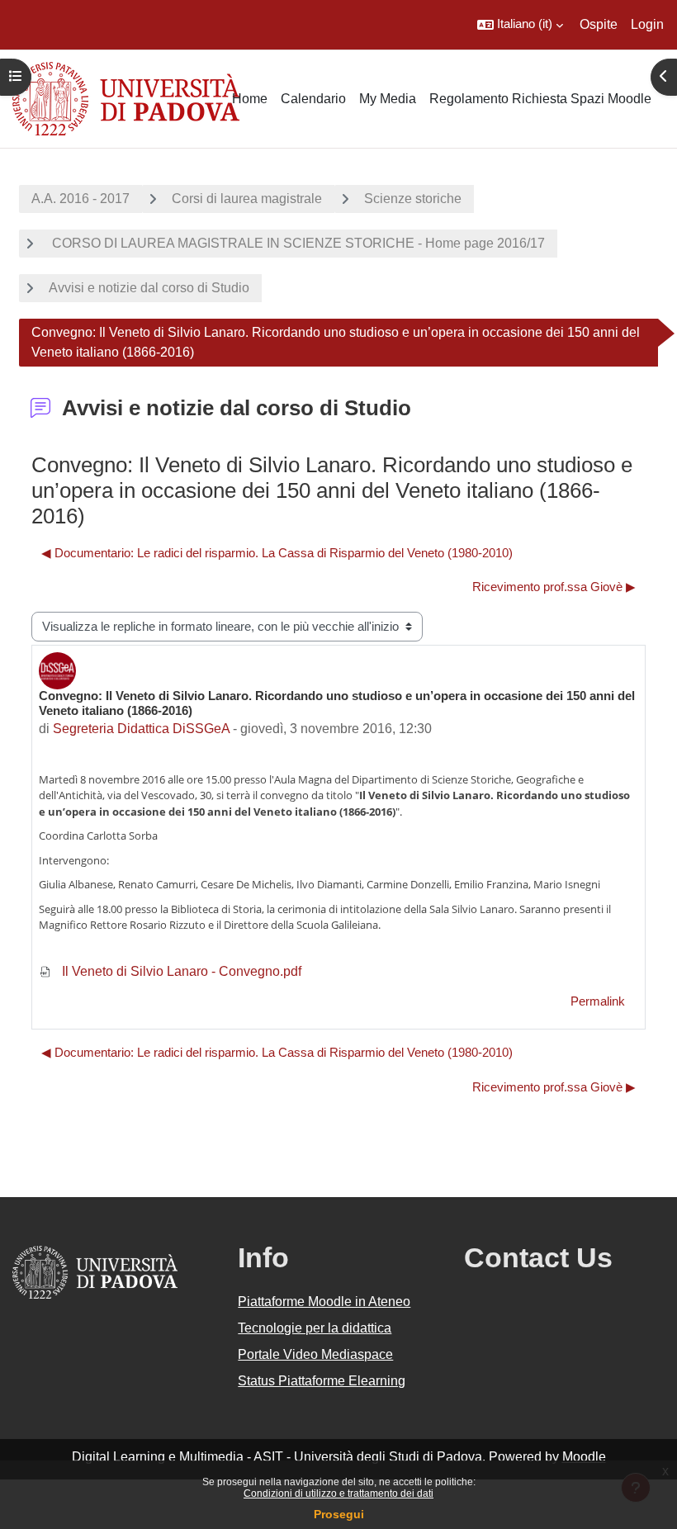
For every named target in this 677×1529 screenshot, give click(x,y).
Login (647, 24)
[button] (520, 25)
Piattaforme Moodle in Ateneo (324, 1302)
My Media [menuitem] (387, 99)
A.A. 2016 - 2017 (80, 199)
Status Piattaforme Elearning (321, 1381)
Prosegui (339, 1514)
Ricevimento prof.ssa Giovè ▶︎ (554, 587)
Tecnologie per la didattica (314, 1328)
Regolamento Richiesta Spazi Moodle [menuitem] (540, 99)
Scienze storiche (413, 199)
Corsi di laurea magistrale (247, 199)
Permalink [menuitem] (597, 1001)
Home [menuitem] (249, 99)
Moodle (584, 1457)
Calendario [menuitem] (313, 99)
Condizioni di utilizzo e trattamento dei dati (338, 1493)
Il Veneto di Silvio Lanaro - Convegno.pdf (180, 971)
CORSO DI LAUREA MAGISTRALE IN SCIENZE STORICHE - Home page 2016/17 (297, 243)
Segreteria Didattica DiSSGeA (141, 729)
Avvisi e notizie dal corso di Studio (149, 288)
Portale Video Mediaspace (315, 1354)
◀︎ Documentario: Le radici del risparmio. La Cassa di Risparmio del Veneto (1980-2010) (277, 553)
